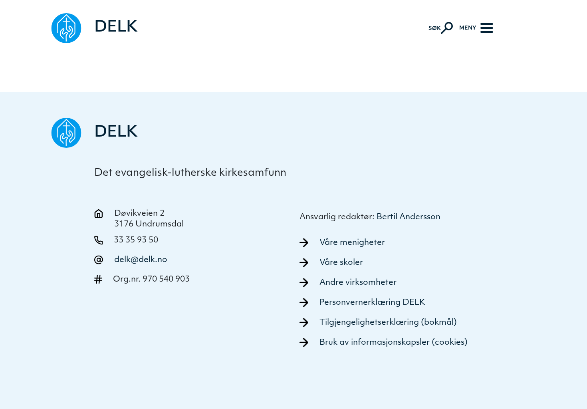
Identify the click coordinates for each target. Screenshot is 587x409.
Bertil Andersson (408, 217)
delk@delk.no (140, 260)
